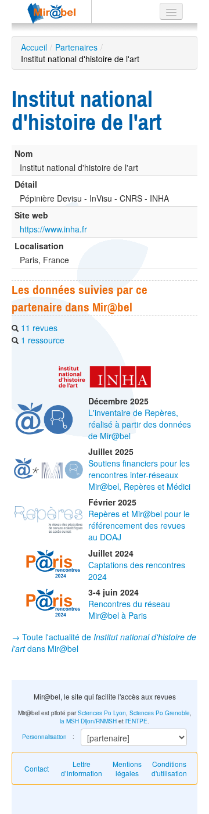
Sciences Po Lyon (102, 713)
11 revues (39, 328)
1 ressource (42, 340)
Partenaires (76, 47)
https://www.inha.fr (53, 229)
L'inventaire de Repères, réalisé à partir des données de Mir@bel (139, 424)
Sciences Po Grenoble (159, 713)
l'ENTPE (136, 721)
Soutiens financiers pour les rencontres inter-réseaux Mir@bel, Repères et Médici (139, 474)
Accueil (34, 47)
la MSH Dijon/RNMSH (88, 721)
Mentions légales (127, 768)
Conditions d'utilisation (169, 768)
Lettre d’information (81, 768)
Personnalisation (44, 737)
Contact (36, 768)
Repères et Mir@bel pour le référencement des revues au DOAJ (139, 525)
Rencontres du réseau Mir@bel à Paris (129, 609)
